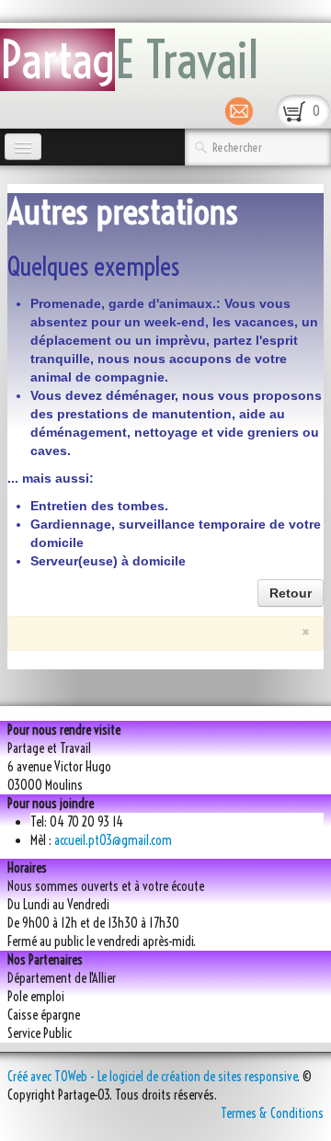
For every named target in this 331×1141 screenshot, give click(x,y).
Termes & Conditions (272, 1113)
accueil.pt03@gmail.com (113, 840)
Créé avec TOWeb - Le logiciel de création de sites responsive (152, 1076)
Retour (290, 593)
